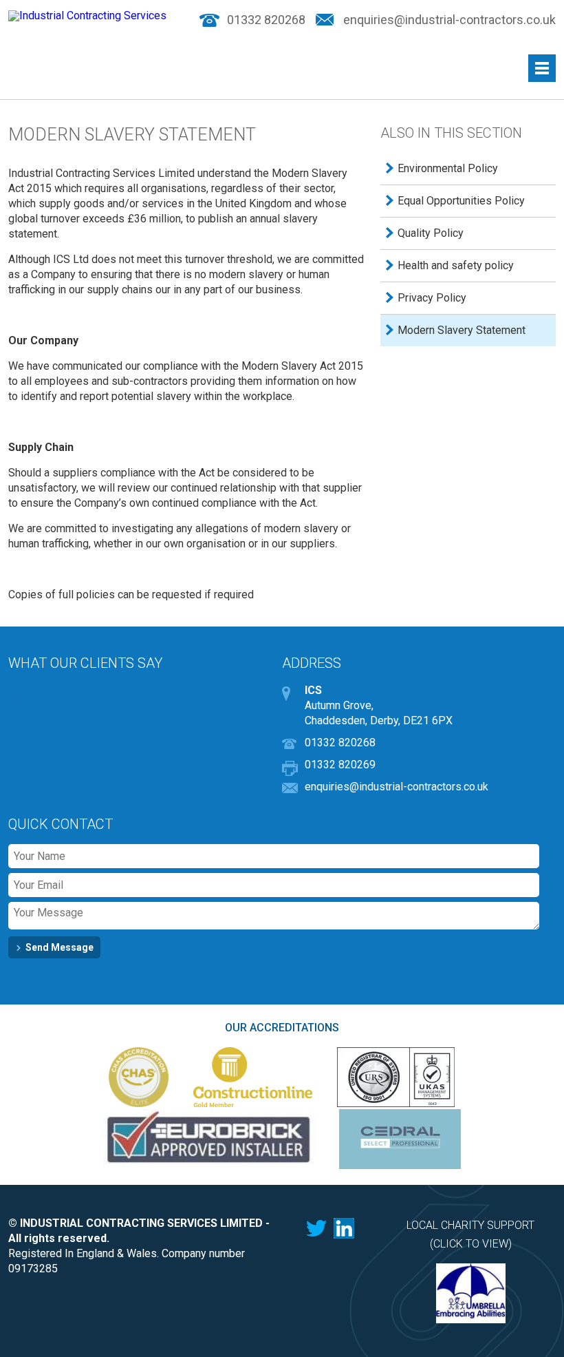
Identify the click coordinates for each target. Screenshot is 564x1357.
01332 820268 (266, 20)
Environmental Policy (448, 168)
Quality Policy (431, 233)
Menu (542, 68)
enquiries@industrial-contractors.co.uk (449, 20)
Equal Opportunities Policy (461, 200)
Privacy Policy (432, 297)
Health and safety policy (456, 265)
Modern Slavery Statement (461, 330)
